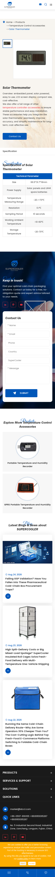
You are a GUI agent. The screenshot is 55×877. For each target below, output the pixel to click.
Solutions (10, 789)
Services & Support (17, 781)
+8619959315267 (18, 819)
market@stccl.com (20, 809)
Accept (32, 863)
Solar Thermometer (19, 29)
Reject (23, 863)
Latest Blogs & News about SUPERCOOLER (27, 527)
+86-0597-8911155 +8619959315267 (28, 816)
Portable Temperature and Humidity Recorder (27, 464)
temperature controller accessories (21, 107)
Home (9, 22)
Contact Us (15, 136)
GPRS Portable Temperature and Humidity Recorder (27, 506)
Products (20, 22)
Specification (10, 151)
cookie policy (22, 858)
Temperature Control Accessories (27, 25)
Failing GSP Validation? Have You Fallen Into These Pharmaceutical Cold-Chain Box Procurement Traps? (25, 584)
